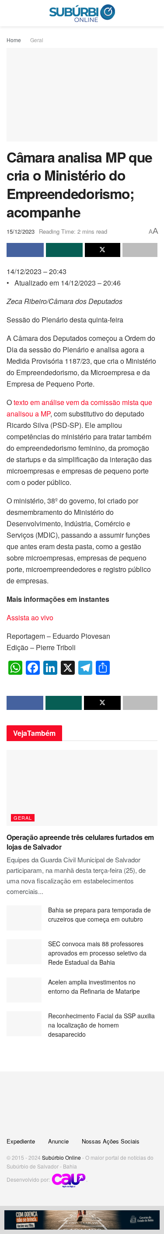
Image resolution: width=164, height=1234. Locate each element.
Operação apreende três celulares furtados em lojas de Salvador (80, 842)
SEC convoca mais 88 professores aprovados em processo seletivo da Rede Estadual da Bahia (97, 952)
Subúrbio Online (61, 1157)
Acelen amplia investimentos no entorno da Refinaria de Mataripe (94, 986)
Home (14, 39)
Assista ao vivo (30, 617)
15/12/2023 (21, 231)
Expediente (21, 1141)
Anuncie (58, 1141)
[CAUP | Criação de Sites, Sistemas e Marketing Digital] (68, 1179)
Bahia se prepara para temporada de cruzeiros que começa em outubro (99, 914)
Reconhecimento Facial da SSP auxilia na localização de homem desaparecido (101, 1025)
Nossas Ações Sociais (111, 1141)
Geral (36, 39)
